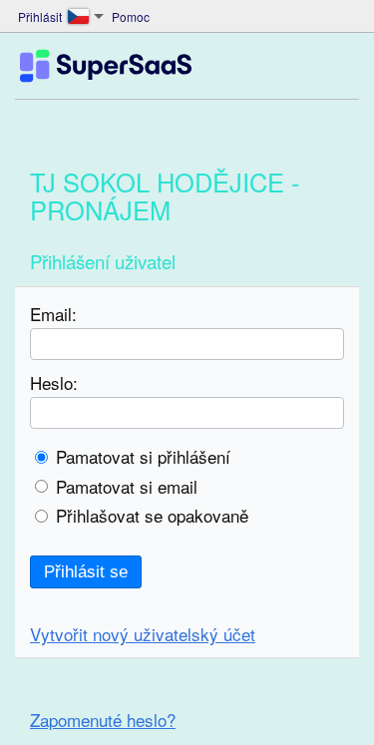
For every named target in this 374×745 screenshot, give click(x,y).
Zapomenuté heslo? (103, 719)
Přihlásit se (86, 571)
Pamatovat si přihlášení (143, 456)
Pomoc (131, 16)
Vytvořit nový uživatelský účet (142, 633)
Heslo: (54, 382)
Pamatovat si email (126, 486)
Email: (53, 313)
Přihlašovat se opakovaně (152, 515)
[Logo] (105, 66)
